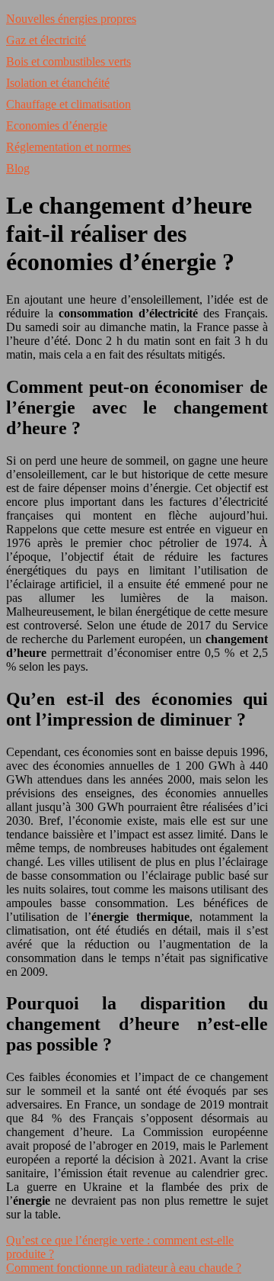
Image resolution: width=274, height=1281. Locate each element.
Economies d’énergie (56, 125)
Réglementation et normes (68, 146)
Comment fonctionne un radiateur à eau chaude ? (123, 1267)
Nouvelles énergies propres (71, 18)
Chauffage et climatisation (68, 104)
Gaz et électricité (46, 40)
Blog (18, 168)
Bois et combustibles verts (68, 61)
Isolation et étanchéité (58, 82)
